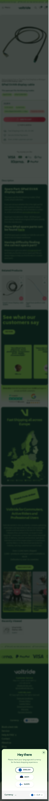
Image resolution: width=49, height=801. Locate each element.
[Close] (44, 752)
